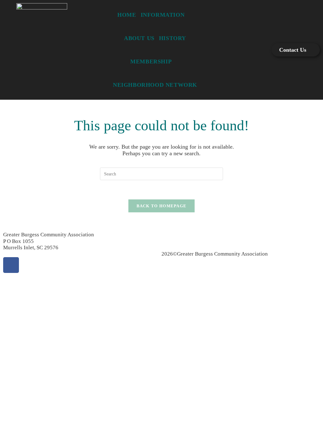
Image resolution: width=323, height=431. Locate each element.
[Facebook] (11, 265)
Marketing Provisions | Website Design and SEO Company (226, 266)
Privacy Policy (178, 235)
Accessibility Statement (223, 235)
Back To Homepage (162, 206)
